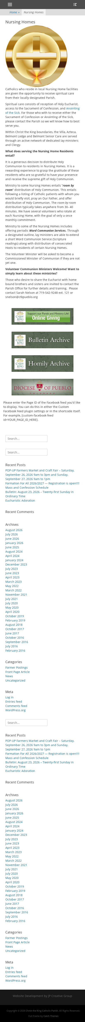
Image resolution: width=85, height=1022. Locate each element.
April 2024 (12, 556)
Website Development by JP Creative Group (42, 996)
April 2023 (12, 577)
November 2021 (16, 594)
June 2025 (12, 547)
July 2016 (11, 646)
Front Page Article (17, 672)
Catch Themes (51, 1015)
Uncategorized (15, 680)
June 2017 (12, 633)
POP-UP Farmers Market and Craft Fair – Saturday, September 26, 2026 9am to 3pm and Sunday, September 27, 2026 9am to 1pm (39, 474)
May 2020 (12, 607)
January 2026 (14, 543)
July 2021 (11, 599)
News (9, 676)
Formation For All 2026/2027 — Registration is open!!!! (42, 483)
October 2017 (14, 629)
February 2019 (15, 620)
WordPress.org (15, 710)
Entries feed (13, 701)
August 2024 (13, 551)
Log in (9, 697)
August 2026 (13, 530)
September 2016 (16, 642)
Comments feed (16, 706)
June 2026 (12, 539)
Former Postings (16, 667)
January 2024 (14, 560)
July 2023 (11, 569)
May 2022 (12, 586)
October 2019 (14, 616)
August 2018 (13, 625)
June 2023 (12, 573)
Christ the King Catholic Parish (42, 1010)
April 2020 (12, 612)
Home (14, 12)
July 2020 (11, 603)
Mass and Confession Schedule (26, 487)
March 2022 (13, 590)
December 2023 (16, 564)
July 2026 (11, 534)
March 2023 (13, 582)
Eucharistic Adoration (20, 500)
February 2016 (15, 650)
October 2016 (14, 638)
